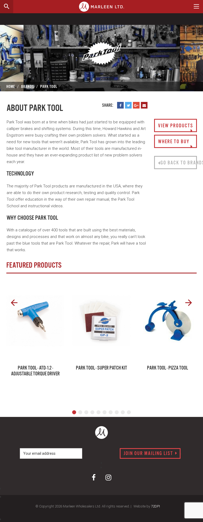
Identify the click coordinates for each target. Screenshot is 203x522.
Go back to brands (178, 163)
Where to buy (174, 142)
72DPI (155, 506)
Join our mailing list (149, 454)
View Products (175, 126)
